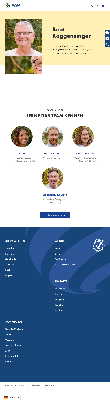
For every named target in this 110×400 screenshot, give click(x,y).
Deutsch (12, 397)
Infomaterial (11, 356)
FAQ (7, 270)
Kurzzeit (59, 294)
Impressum (36, 385)
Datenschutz (49, 385)
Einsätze (9, 253)
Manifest (9, 350)
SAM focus (60, 259)
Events (58, 253)
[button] (97, 6)
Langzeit (59, 299)
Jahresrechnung (13, 345)
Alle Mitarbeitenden (55, 215)
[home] (12, 5)
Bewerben (60, 288)
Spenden (9, 248)
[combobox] (12, 397)
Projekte (59, 304)
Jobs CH (9, 264)
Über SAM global (14, 328)
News (58, 248)
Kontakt (9, 361)
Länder (58, 310)
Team (8, 334)
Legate (8, 275)
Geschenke (10, 259)
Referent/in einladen (66, 264)
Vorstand (10, 339)
